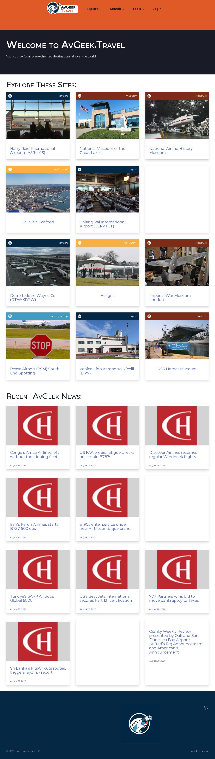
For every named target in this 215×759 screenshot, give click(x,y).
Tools (137, 9)
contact (193, 751)
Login (156, 9)
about (205, 751)
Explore (92, 9)
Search (116, 9)
